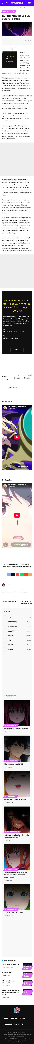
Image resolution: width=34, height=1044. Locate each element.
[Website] (2, 589)
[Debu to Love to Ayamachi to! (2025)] (17, 784)
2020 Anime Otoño (9, 12)
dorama (9, 567)
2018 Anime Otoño (27, 967)
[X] (7, 589)
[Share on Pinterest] (12, 39)
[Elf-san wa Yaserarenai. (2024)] (17, 897)
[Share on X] (9, 39)
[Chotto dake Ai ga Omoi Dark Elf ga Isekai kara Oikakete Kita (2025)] (17, 820)
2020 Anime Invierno (26, 975)
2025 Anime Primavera (12, 832)
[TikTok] (16, 589)
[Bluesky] (20, 589)
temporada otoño (27, 567)
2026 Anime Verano (11, 726)
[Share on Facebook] (6, 39)
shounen (19, 567)
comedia (4, 567)
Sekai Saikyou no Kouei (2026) (13, 764)
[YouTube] (9, 589)
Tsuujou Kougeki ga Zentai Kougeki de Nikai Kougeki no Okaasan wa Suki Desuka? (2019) (15, 875)
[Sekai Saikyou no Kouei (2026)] (17, 749)
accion (18, 564)
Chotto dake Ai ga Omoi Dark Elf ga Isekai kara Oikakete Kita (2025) (16, 836)
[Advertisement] (17, 159)
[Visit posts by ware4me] (3, 585)
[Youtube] (17, 636)
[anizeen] (17, 3)
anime (22, 564)
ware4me (8, 585)
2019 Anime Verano (11, 870)
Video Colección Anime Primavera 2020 (8, 982)
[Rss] (22, 589)
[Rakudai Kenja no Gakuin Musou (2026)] (17, 713)
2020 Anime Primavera (27, 983)
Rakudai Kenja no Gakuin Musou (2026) (16, 728)
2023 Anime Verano (26, 992)
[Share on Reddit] (18, 39)
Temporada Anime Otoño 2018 (10, 964)
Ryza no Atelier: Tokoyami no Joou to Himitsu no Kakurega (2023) (10, 992)
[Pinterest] (13, 589)
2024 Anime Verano (11, 910)
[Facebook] (4, 589)
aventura (26, 564)
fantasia (14, 567)
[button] (3, 3)
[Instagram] (11, 589)
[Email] (6, 42)
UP (25, 1033)
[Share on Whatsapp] (15, 39)
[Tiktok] (17, 640)
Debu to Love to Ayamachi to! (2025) (15, 799)
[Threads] (18, 589)
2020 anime (12, 564)
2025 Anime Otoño (10, 796)
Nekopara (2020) (7, 973)
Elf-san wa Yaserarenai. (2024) (13, 912)
